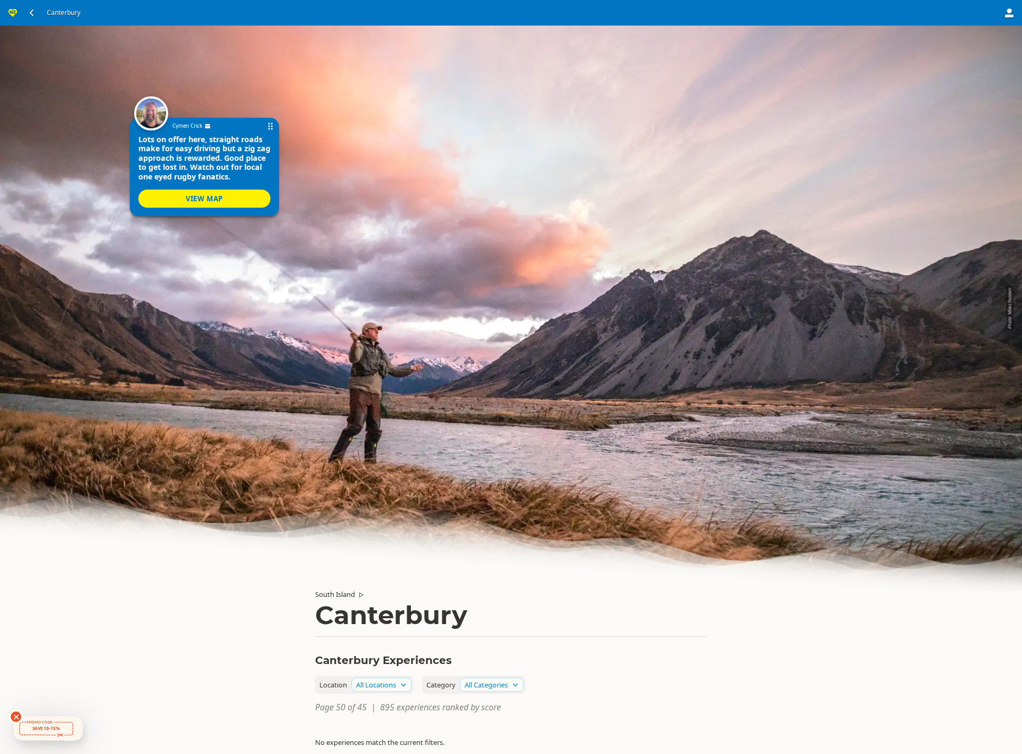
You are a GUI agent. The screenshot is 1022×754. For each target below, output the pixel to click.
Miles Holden (1009, 301)
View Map (204, 198)
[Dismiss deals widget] (16, 716)
